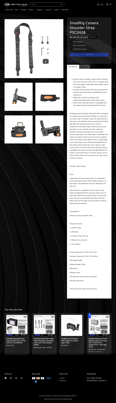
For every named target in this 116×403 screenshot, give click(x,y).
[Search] (61, 4)
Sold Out (89, 54)
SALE (16, 10)
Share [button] (74, 60)
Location (56, 10)
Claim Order (65, 10)
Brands (31, 10)
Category (39, 10)
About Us (49, 10)
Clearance (23, 10)
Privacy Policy (59, 399)
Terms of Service (49, 399)
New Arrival (9, 10)
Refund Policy (68, 399)
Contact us (62, 381)
